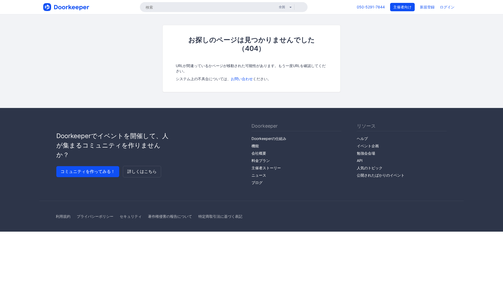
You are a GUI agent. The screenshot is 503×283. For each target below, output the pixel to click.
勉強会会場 (366, 153)
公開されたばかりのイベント (380, 175)
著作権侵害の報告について (170, 216)
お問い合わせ (242, 79)
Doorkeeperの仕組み (269, 138)
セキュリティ (131, 216)
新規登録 (427, 7)
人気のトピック (369, 168)
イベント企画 (368, 146)
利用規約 (63, 216)
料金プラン (261, 160)
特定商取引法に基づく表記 (220, 216)
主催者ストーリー (266, 168)
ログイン (447, 7)
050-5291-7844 (371, 7)
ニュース (259, 175)
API (360, 160)
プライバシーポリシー (95, 216)
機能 (255, 146)
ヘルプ (362, 138)
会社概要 (259, 153)
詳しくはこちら (142, 171)
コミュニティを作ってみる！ (88, 171)
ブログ (257, 182)
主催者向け (402, 7)
